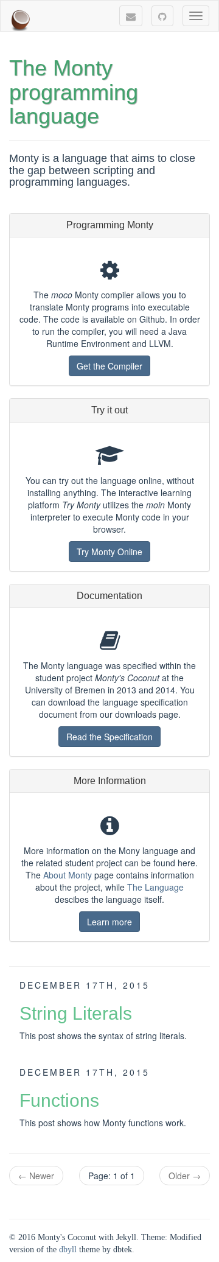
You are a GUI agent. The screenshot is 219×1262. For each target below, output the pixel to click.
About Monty (67, 875)
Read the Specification (109, 737)
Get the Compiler (109, 366)
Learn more (109, 922)
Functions (59, 1100)
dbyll (68, 1249)
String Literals (75, 1013)
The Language (155, 887)
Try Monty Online (109, 551)
